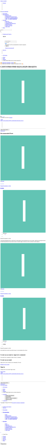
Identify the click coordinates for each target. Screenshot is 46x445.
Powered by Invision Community (18, 402)
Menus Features (8, 15)
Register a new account (4, 364)
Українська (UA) (8, 399)
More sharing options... (5, 129)
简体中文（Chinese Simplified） (11, 398)
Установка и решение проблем (11, 17)
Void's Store (7, 26)
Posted (5, 185)
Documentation (6, 14)
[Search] (0, 32)
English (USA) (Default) (10, 395)
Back (6, 414)
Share (1, 119)
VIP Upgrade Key (8, 22)
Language (5, 394)
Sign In (7, 45)
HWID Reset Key (8, 24)
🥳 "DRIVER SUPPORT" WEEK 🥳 (7, 62)
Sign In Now (2, 371)
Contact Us (5, 400)
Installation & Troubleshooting (11, 16)
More (4, 27)
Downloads (5, 13)
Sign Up (4, 50)
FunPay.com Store (8, 25)
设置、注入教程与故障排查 (11, 19)
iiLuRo (2, 188)
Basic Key (7, 21)
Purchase (4, 20)
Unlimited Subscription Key (10, 23)
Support (10, 117)
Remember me (8, 44)
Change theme (3, 443)
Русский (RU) (8, 396)
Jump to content (3, 0)
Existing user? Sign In (7, 34)
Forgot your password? (9, 48)
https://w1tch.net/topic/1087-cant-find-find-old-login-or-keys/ (11, 120)
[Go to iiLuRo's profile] (23, 114)
